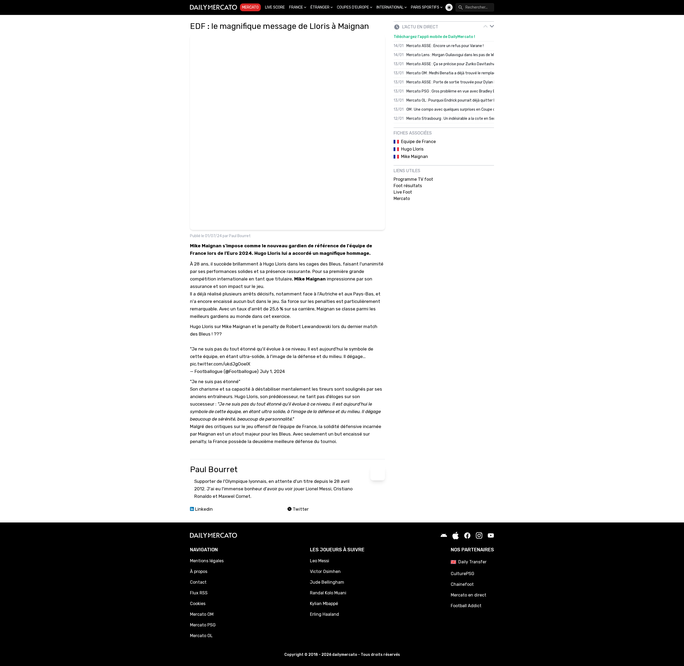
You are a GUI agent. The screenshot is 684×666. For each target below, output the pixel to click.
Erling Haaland (324, 614)
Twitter (300, 509)
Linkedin (203, 509)
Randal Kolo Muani (328, 592)
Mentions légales (207, 560)
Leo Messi (319, 560)
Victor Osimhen (325, 571)
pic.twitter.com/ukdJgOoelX (220, 364)
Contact (198, 582)
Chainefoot (462, 584)
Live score (275, 7)
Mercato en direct (468, 595)
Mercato (250, 7)
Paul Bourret (240, 236)
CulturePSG (462, 573)
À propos (198, 571)
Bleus (335, 264)
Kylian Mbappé (324, 603)
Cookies (197, 603)
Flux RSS (199, 592)
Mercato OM (201, 614)
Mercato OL (201, 635)
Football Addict (466, 605)
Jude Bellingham (327, 582)
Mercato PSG (203, 624)
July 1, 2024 (272, 371)
